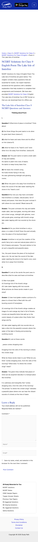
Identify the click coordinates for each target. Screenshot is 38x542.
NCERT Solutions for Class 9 (24, 53)
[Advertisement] (19, 30)
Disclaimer (19, 525)
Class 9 (10, 53)
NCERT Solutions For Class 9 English (14, 55)
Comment (6, 414)
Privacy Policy (19, 519)
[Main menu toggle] (34, 5)
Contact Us (19, 528)
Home (4, 53)
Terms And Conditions (19, 522)
